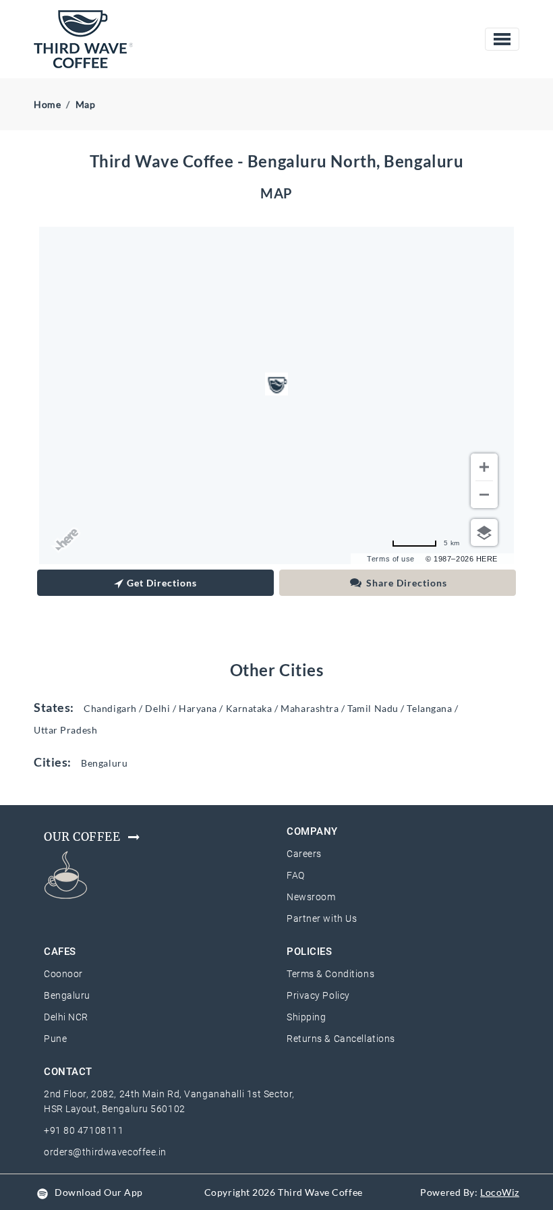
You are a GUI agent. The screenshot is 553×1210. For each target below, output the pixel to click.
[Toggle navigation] (502, 39)
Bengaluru (67, 995)
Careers (304, 853)
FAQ (296, 875)
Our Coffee (82, 836)
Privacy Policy (318, 995)
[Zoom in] (484, 466)
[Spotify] (42, 1192)
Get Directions (162, 582)
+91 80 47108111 (83, 1130)
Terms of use (391, 559)
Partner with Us (322, 918)
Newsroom (311, 896)
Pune (55, 1038)
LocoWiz (499, 1192)
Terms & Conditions (330, 973)
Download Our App (99, 1192)
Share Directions (406, 582)
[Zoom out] (484, 494)
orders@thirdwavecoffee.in (105, 1152)
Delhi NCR (66, 1017)
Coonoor (63, 973)
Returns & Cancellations (341, 1038)
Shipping (306, 1017)
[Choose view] (484, 532)
